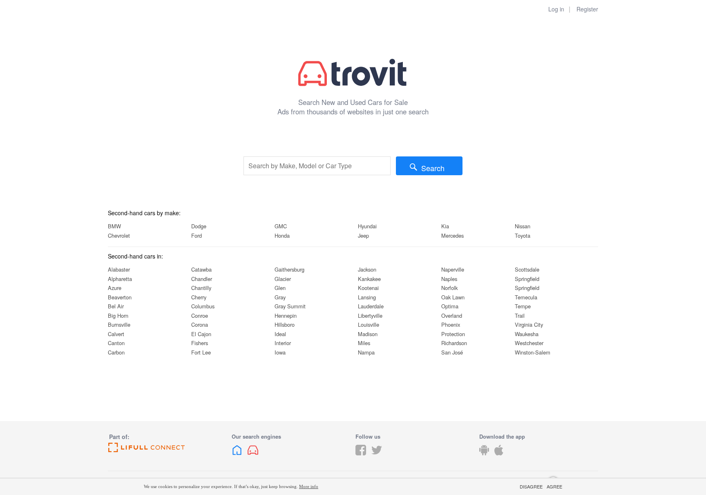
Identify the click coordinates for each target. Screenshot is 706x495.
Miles (364, 343)
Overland (451, 315)
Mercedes (452, 235)
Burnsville (119, 324)
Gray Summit (290, 306)
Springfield (527, 279)
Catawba (201, 269)
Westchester (529, 343)
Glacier (283, 279)
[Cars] (253, 456)
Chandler (201, 279)
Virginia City (529, 324)
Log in (556, 9)
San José (452, 352)
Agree (554, 486)
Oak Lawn (453, 297)
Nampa (366, 352)
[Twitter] (376, 456)
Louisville (368, 324)
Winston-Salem (532, 352)
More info (308, 486)
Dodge (198, 226)
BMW (114, 226)
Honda (282, 235)
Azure (114, 288)
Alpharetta (120, 279)
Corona (199, 324)
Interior (283, 343)
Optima (449, 306)
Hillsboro (285, 324)
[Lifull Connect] (167, 448)
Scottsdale (527, 269)
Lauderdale (371, 306)
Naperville (452, 269)
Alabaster (119, 269)
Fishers (199, 343)
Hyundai (367, 226)
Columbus (202, 306)
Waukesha (526, 334)
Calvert (116, 334)
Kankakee (369, 279)
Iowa (280, 352)
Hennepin (286, 315)
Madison (368, 334)
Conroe (199, 315)
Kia (445, 226)
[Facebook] (360, 456)
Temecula (526, 297)
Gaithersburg (289, 269)
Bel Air (116, 306)
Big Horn (118, 315)
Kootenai (368, 288)
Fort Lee (201, 352)
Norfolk (449, 288)
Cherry (198, 297)
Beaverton (120, 297)
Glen (280, 288)
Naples (449, 279)
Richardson (454, 343)
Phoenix (450, 324)
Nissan (522, 226)
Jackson (367, 269)
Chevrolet (119, 235)
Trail (520, 315)
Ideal (280, 334)
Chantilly (201, 288)
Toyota (522, 235)
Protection (453, 334)
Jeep (363, 235)
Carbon (116, 352)
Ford (196, 235)
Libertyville (370, 315)
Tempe (523, 306)
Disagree (531, 486)
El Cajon (201, 334)
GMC (281, 226)
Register (587, 9)
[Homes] (237, 456)
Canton (116, 343)
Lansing (367, 297)
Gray (280, 297)
